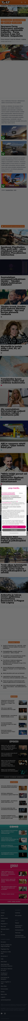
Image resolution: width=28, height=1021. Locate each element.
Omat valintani (14, 530)
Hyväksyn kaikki (14, 526)
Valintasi (21, 493)
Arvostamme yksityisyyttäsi (8, 493)
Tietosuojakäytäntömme (14, 533)
